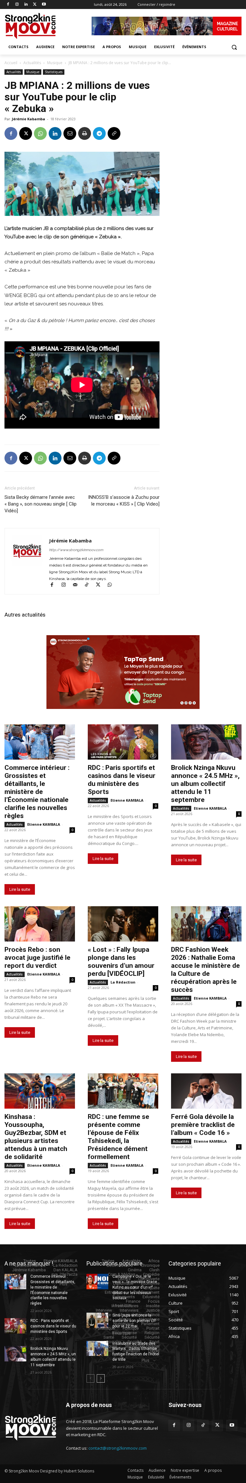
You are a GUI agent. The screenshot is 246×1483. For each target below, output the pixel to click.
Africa (154, 1260)
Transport (131, 1350)
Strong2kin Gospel (142, 1346)
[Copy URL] (114, 133)
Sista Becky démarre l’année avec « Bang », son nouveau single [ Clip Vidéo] (40, 504)
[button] (234, 47)
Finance (133, 1301)
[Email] (69, 133)
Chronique (150, 1265)
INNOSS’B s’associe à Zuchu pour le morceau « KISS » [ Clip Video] (124, 500)
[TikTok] (89, 585)
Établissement (146, 1292)
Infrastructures (124, 1305)
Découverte (149, 1278)
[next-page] (101, 1378)
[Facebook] (8, 4)
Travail (154, 1350)
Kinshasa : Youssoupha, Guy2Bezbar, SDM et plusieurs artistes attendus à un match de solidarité (35, 1137)
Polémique (105, 1328)
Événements (123, 1296)
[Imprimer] (84, 133)
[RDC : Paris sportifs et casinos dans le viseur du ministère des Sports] (123, 742)
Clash (154, 1269)
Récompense (124, 1332)
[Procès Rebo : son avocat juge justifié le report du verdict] (39, 924)
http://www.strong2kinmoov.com (76, 550)
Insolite (153, 1305)
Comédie (151, 1274)
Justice (153, 1310)
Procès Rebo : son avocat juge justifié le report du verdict (37, 957)
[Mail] (78, 585)
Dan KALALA (65, 1269)
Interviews (129, 1310)
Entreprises (115, 1292)
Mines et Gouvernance (139, 1314)
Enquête (152, 1287)
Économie (150, 1283)
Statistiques (53, 72)
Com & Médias (121, 1274)
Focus (154, 1301)
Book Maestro (120, 1265)
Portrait (153, 1328)
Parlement (150, 1323)
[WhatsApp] (40, 133)
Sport (154, 1341)
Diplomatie (123, 1283)
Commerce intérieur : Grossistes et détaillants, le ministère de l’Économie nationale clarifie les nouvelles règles (37, 792)
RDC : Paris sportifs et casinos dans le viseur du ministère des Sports (121, 780)
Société (134, 1341)
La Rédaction (123, 982)
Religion (152, 1332)
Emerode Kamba (30, 1265)
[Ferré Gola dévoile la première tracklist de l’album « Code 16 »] (206, 1091)
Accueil (10, 62)
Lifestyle (103, 1314)
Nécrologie (149, 1319)
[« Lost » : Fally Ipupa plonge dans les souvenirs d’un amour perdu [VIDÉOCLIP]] (123, 924)
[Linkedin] (26, 4)
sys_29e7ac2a (64, 1274)
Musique (54, 62)
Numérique (123, 1323)
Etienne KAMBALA (43, 824)
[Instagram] (17, 4)
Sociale (113, 1341)
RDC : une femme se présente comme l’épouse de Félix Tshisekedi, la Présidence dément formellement (118, 1137)
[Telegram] (99, 133)
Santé (108, 1337)
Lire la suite (19, 889)
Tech (110, 1350)
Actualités (32, 62)
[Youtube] (43, 4)
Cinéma (135, 1269)
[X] (34, 4)
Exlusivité (151, 1296)
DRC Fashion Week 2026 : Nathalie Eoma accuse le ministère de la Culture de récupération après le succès (205, 969)
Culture (124, 1278)
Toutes (29, 1260)
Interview (104, 1310)
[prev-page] (90, 1378)
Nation (125, 1319)
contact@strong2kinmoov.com (117, 1448)
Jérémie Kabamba (28, 118)
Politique (131, 1328)
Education (127, 1287)
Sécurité (129, 1337)
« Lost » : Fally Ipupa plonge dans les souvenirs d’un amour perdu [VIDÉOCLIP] (121, 961)
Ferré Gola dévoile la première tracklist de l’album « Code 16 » (203, 1125)
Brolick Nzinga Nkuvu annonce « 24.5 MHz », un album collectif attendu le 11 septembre (205, 784)
